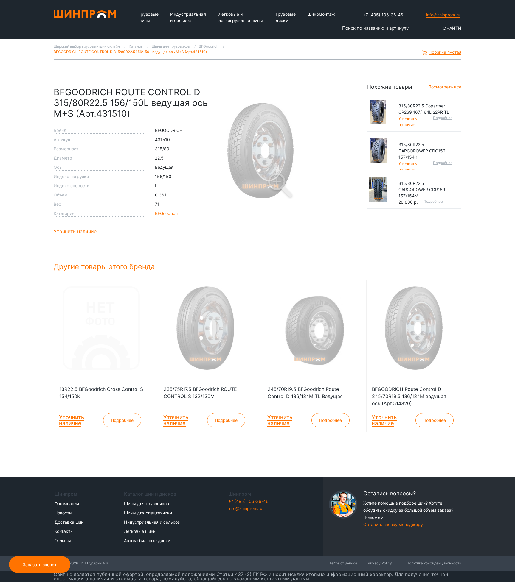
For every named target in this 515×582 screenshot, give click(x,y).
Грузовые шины (148, 17)
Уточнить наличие (75, 231)
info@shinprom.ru (443, 14)
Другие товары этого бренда (105, 266)
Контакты (64, 531)
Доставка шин (69, 522)
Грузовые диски (286, 17)
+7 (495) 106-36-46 (383, 14)
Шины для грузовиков (146, 503)
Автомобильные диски (147, 540)
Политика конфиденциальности (434, 563)
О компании (67, 503)
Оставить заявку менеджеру (393, 524)
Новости (63, 512)
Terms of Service (343, 563)
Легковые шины (140, 531)
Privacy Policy (380, 563)
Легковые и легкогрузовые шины (240, 17)
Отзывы (63, 540)
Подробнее (442, 118)
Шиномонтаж (321, 14)
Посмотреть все (444, 86)
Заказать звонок (40, 564)
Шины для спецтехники (148, 512)
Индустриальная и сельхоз (188, 17)
